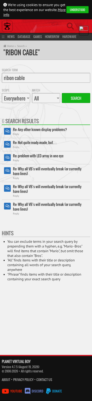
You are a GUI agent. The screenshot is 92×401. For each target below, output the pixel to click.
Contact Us (44, 379)
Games (37, 36)
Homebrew (52, 36)
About (6, 379)
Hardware (69, 36)
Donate (57, 391)
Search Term (10, 70)
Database (24, 36)
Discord (37, 391)
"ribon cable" (21, 52)
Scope (5, 90)
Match (36, 90)
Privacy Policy (23, 379)
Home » (11, 46)
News (11, 36)
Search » (22, 46)
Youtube (16, 391)
